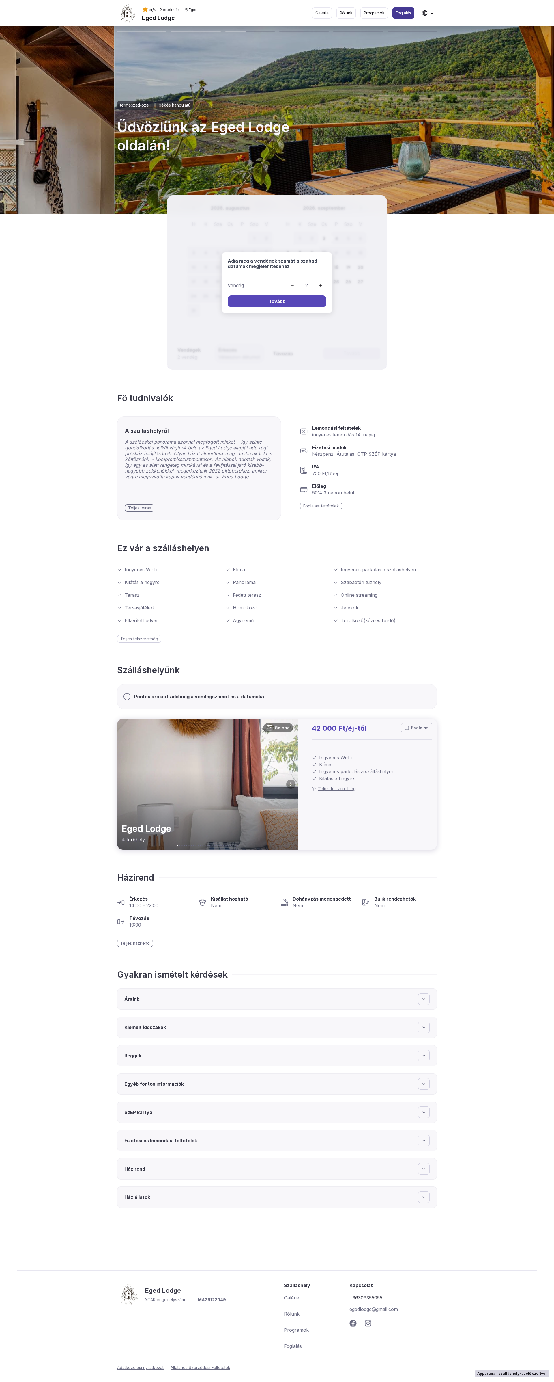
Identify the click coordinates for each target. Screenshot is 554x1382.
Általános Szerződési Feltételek (200, 1367)
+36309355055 (365, 1298)
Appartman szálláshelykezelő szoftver (512, 1373)
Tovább (277, 301)
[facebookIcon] (355, 1323)
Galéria (282, 727)
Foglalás (419, 727)
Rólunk (292, 1314)
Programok (296, 1330)
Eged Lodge (158, 17)
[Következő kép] (290, 784)
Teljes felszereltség (337, 788)
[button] (292, 285)
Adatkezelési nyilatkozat (140, 1367)
